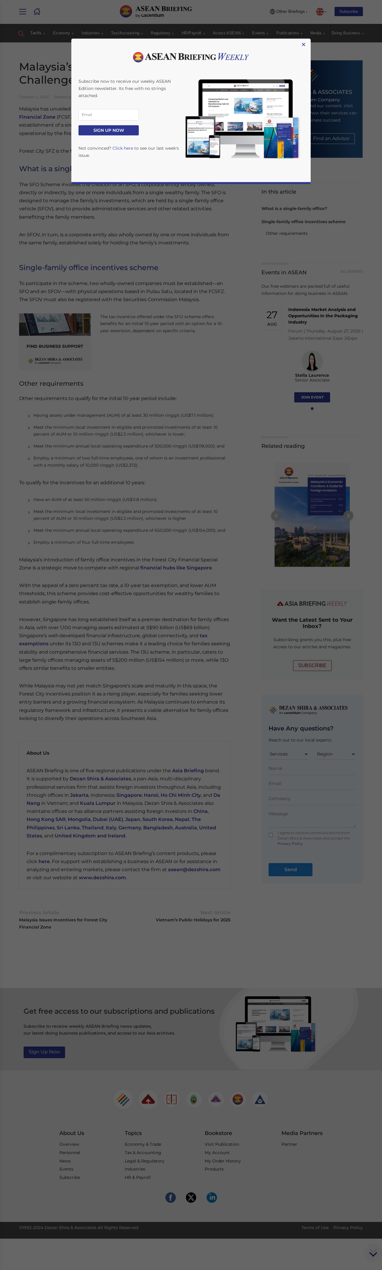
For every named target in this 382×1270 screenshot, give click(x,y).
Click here (123, 148)
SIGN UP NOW (108, 130)
